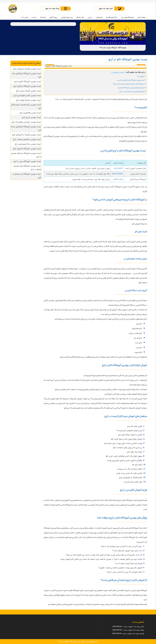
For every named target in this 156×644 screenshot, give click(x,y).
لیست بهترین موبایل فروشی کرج (28, 100)
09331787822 (117, 173)
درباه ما (34, 17)
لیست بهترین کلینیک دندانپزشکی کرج (26, 134)
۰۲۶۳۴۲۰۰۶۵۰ (118, 179)
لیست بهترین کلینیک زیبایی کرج (28, 90)
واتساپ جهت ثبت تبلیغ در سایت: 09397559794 (128, 633)
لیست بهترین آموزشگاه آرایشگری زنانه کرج (26, 75)
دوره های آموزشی (67, 17)
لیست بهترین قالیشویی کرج (30, 112)
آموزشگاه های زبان (127, 17)
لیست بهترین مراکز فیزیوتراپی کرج (28, 144)
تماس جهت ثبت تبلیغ (106, 8)
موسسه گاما (122, 47)
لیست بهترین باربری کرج (31, 117)
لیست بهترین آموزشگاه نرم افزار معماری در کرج (26, 155)
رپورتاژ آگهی (53, 17)
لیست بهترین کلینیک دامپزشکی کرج (27, 68)
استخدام (43, 17)
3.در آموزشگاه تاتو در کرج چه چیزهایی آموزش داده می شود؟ (129, 84)
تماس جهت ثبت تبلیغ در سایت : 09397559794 (128, 626)
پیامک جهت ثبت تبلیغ (52, 8)
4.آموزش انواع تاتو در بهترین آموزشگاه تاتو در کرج (132, 88)
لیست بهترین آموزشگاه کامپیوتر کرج (27, 148)
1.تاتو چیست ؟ (141, 76)
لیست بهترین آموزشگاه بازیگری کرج (27, 86)
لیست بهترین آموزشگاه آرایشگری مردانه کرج (26, 128)
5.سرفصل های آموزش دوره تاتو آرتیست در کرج (133, 91)
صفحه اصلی (141, 17)
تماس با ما (24, 17)
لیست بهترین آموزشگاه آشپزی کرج (27, 81)
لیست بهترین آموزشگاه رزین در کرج (27, 161)
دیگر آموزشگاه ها (111, 17)
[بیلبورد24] (13, 8)
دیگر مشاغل (80, 17)
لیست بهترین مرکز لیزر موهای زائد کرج (26, 122)
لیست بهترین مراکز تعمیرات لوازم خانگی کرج (26, 106)
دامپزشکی (99, 17)
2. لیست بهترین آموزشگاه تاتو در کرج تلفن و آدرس (131, 80)
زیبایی (90, 17)
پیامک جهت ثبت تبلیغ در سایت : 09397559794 (128, 630)
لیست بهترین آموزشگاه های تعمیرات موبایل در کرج (27, 168)
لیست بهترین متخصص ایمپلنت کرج (27, 139)
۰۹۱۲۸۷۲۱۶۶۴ (118, 168)
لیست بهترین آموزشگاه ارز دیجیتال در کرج (26, 176)
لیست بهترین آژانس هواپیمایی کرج (27, 95)
